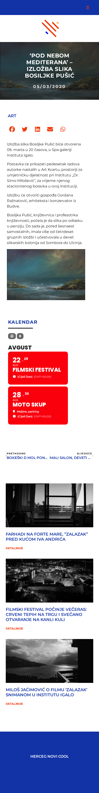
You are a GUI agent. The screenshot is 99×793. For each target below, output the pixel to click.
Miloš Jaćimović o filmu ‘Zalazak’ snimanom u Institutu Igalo (46, 692)
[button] (12, 129)
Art (12, 115)
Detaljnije (14, 548)
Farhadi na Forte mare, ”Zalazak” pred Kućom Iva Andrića (47, 537)
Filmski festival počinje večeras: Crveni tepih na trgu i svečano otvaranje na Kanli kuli (46, 614)
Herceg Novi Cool (49, 756)
